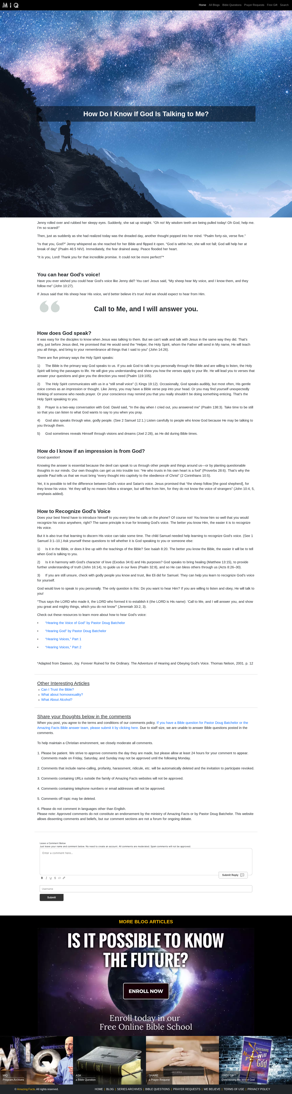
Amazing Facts (26, 1089)
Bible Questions (231, 5)
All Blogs (214, 5)
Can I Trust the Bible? (57, 689)
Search (284, 5)
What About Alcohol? (56, 699)
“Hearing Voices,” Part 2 (63, 647)
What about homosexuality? (62, 694)
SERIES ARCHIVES (129, 1089)
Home (202, 5)
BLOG (110, 1089)
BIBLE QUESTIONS (157, 1089)
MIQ (5, 1075)
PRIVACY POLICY (259, 1089)
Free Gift (272, 5)
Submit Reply (230, 875)
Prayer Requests (254, 5)
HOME (99, 1089)
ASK (78, 1075)
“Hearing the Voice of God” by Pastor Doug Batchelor (85, 623)
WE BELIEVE (212, 1089)
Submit (51, 897)
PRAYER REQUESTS (186, 1089)
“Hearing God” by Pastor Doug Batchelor (75, 631)
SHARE (153, 1075)
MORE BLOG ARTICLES (146, 921)
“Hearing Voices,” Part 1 (63, 639)
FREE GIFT (229, 1075)
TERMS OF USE (234, 1089)
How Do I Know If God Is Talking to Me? (146, 114)
